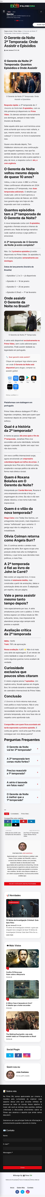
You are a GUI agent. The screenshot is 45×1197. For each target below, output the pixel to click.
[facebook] (18, 1055)
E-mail (5, 1144)
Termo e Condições (24, 1179)
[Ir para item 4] (21, 20)
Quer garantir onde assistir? (18, 357)
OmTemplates (23, 1184)
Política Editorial (34, 1179)
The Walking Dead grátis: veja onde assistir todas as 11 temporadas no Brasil (21, 1035)
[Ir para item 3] (19, 20)
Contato (30, 1188)
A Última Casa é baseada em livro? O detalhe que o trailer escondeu (19, 1004)
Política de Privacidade (12, 1179)
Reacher (10, 14)
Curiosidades (15, 813)
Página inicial (8, 31)
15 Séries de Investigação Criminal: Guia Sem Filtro (22, 921)
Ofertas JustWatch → (12, 395)
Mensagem (7, 1153)
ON (31, 1175)
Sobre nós (21, 1188)
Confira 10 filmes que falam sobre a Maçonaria (15, 973)
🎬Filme (26, 1175)
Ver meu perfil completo (23, 1075)
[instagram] (26, 1055)
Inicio (12, 1188)
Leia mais (9, 935)
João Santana (9, 50)
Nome (5, 1136)
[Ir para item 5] (22, 20)
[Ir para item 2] (17, 20)
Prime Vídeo (17, 31)
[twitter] (10, 1055)
